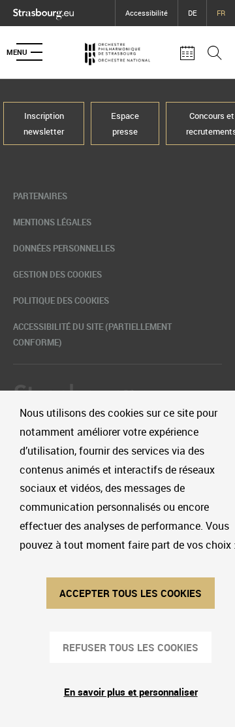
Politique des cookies (61, 300)
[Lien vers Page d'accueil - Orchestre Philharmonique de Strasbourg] (117, 52)
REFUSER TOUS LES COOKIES (130, 647)
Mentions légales (52, 222)
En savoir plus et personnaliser (131, 692)
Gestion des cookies (57, 274)
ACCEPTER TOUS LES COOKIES (130, 593)
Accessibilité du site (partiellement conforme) (92, 334)
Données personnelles (64, 248)
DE (192, 13)
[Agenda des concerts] (187, 52)
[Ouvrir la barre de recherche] (215, 52)
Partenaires (40, 196)
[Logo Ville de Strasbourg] (43, 11)
